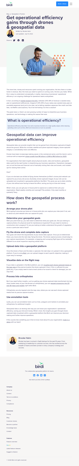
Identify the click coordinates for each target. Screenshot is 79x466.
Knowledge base (12, 428)
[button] (71, 3)
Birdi (24, 253)
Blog (8, 14)
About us (9, 390)
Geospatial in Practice (18, 14)
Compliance (10, 404)
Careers (9, 393)
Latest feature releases (14, 448)
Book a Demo (62, 4)
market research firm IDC (29, 101)
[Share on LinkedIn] (23, 41)
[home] (9, 4)
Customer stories (12, 421)
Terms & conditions (12, 397)
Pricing (9, 414)
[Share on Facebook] (19, 41)
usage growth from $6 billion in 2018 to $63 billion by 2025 (45, 156)
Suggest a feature (12, 452)
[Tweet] (15, 41)
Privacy (9, 400)
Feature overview (12, 442)
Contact (9, 431)
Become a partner (12, 424)
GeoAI (9, 445)
